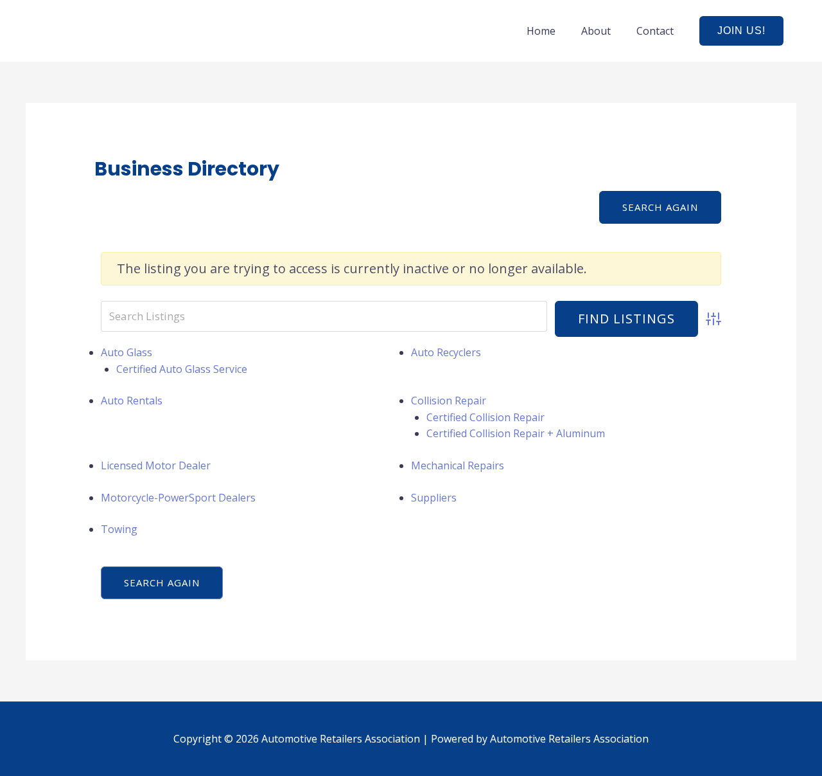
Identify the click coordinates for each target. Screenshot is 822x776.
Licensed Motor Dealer (156, 465)
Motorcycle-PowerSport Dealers (178, 498)
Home (541, 31)
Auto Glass (126, 352)
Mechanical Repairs (457, 465)
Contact (655, 31)
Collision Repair (448, 400)
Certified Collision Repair (485, 417)
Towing (119, 529)
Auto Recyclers (446, 352)
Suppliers (434, 498)
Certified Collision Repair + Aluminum (515, 433)
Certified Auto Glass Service (181, 369)
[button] (741, 31)
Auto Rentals (131, 400)
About (596, 31)
